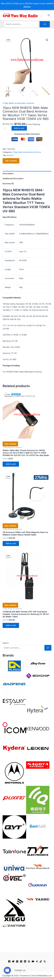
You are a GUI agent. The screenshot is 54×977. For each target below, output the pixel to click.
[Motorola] (14, 773)
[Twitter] (13, 961)
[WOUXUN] (38, 885)
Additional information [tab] (13, 178)
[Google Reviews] (29, 961)
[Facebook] (9, 961)
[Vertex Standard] (38, 866)
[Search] (45, 24)
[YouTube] (33, 961)
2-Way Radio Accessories (14, 103)
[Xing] (37, 961)
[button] (47, 40)
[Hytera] (38, 709)
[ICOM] (14, 728)
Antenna (30, 103)
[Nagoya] (38, 765)
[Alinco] (14, 666)
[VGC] (14, 877)
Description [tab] (8, 173)
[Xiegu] (14, 910)
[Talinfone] (14, 851)
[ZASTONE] (14, 925)
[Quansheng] (38, 800)
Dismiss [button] (27, 6)
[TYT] (38, 851)
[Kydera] (14, 748)
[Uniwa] (14, 868)
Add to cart (19, 128)
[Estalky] (14, 701)
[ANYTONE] (38, 663)
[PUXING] (14, 797)
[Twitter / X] (45, 961)
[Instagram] (17, 961)
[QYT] (14, 827)
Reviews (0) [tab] (8, 183)
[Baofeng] (14, 684)
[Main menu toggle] (48, 15)
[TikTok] (41, 961)
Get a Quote (11, 160)
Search (6, 643)
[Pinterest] (21, 961)
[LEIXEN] (38, 748)
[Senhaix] (38, 827)
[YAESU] (38, 899)
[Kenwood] (38, 728)
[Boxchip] (38, 675)
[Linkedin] (25, 961)
